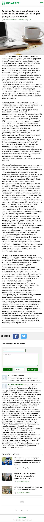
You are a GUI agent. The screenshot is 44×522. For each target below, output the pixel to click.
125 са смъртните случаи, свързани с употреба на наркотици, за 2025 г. (25, 476)
